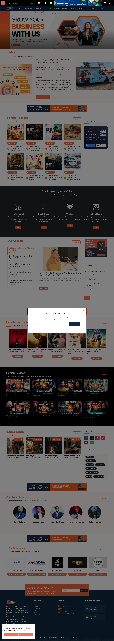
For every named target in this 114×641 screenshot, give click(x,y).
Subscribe (74, 324)
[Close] (84, 310)
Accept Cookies (18, 635)
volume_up (109, 2)
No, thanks (57, 328)
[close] (33, 626)
